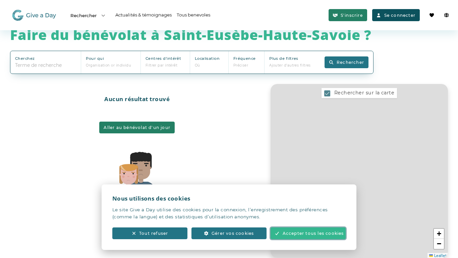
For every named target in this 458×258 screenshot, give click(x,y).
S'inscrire (352, 15)
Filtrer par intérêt (162, 65)
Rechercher (83, 15)
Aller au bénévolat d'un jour (137, 127)
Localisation (207, 58)
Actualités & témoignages (143, 14)
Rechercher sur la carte (364, 93)
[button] (439, 234)
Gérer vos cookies (233, 233)
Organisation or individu (108, 65)
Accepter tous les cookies (313, 233)
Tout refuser (153, 233)
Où (197, 65)
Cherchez (25, 58)
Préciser (240, 65)
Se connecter (399, 15)
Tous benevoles (193, 14)
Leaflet (439, 255)
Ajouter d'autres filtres (290, 65)
